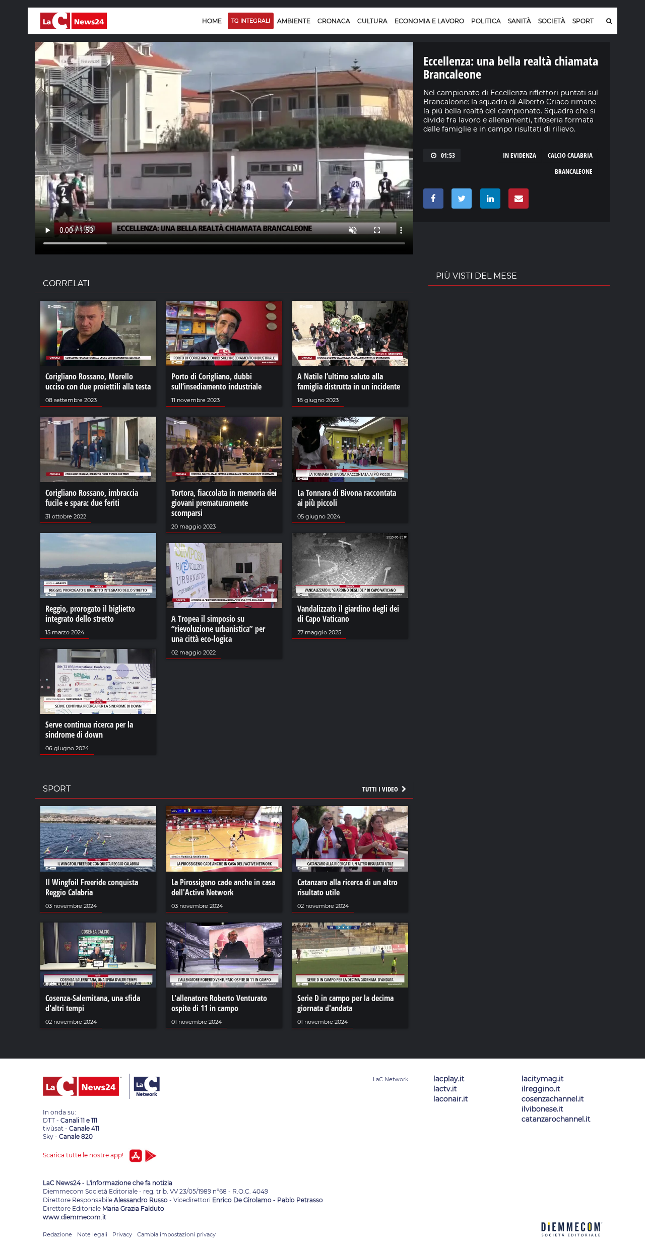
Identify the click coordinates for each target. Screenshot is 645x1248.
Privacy (122, 1234)
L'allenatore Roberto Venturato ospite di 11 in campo (219, 1003)
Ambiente (293, 21)
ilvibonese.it (542, 1108)
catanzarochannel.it (556, 1119)
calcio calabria (570, 155)
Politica (486, 21)
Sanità (519, 21)
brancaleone (574, 171)
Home (212, 21)
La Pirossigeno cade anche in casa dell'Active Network (223, 887)
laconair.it (450, 1098)
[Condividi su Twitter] (459, 201)
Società (551, 21)
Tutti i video (381, 789)
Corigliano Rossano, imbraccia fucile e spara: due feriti (91, 497)
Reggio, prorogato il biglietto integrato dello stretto (90, 613)
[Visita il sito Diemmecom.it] (572, 1242)
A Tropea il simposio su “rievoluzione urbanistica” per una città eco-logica (218, 628)
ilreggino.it (541, 1088)
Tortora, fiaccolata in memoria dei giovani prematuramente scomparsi (224, 502)
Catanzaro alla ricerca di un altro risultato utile (347, 887)
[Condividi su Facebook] (431, 201)
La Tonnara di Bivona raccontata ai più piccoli (346, 497)
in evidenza (519, 155)
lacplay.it (449, 1078)
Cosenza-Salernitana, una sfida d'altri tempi (92, 1003)
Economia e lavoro (429, 21)
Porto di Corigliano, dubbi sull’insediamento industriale (216, 381)
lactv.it (445, 1088)
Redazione (57, 1234)
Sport (583, 21)
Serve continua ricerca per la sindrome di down (89, 729)
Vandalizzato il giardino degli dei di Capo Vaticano (348, 613)
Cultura (372, 21)
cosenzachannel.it (553, 1098)
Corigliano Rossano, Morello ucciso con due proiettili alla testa (98, 381)
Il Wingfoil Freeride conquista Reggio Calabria (91, 887)
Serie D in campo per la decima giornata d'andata (345, 1003)
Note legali (92, 1234)
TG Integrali (250, 20)
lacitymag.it (543, 1078)
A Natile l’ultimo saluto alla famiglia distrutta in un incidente (348, 381)
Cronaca (333, 21)
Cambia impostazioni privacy (176, 1234)
